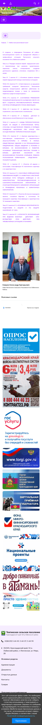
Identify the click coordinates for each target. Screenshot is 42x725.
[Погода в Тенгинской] (21, 305)
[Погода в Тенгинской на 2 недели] (33, 308)
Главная (3, 42)
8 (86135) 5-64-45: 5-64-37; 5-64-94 (19, 641)
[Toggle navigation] (3, 20)
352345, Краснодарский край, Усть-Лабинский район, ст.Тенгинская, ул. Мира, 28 (21, 650)
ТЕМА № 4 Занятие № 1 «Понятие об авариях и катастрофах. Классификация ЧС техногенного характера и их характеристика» (21, 166)
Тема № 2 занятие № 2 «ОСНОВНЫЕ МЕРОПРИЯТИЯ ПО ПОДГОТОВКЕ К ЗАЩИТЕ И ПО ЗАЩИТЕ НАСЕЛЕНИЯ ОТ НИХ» (21, 207)
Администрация (8, 665)
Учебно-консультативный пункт (18, 42)
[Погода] (6, 307)
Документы (6, 670)
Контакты (5, 679)
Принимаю (21, 720)
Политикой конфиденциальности (21, 716)
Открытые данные (9, 674)
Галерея (4, 684)
